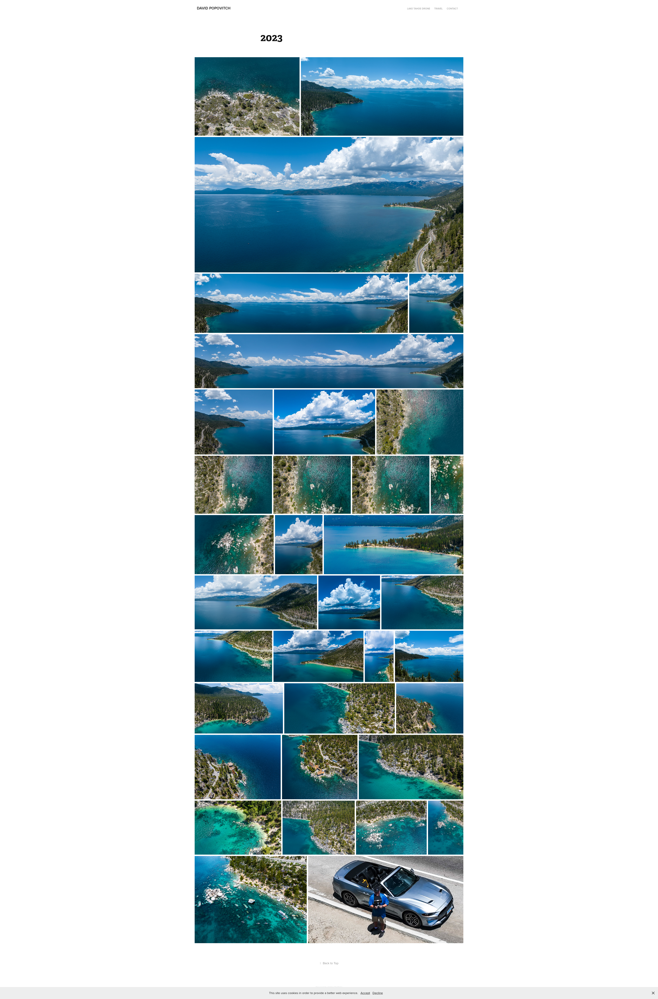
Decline (378, 993)
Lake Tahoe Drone (418, 8)
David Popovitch (213, 8)
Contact (452, 8)
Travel (438, 8)
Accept (365, 993)
